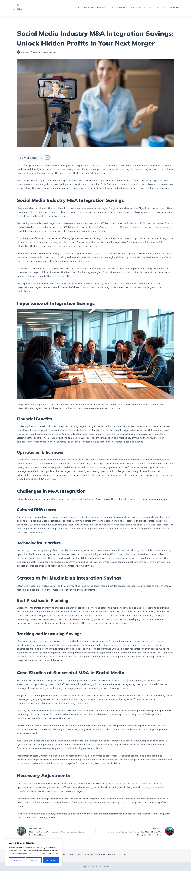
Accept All (50, 860)
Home (77, 8)
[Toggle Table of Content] (46, 157)
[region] (33, 852)
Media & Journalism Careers (95, 8)
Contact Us (174, 8)
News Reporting (118, 8)
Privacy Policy (75, 854)
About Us (160, 8)
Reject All (34, 860)
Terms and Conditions (95, 854)
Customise (16, 860)
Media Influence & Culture (141, 8)
